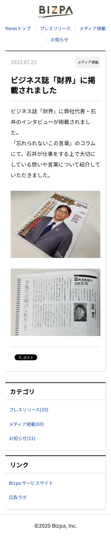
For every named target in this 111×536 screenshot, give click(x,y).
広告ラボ (18, 497)
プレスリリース (55, 28)
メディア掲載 (92, 28)
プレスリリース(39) (29, 409)
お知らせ (59, 39)
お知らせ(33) (22, 438)
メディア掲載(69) (26, 424)
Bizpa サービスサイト (31, 483)
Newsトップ (17, 28)
